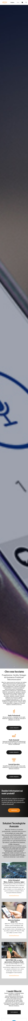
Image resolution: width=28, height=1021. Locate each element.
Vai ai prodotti (7, 515)
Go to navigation (26, 2)
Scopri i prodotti (14, 727)
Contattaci (14, 810)
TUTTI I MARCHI (14, 1012)
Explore (12, 2)
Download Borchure (14, 935)
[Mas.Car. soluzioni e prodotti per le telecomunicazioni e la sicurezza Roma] (4, 2)
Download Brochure (14, 895)
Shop (18, 2)
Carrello (22, 2)
